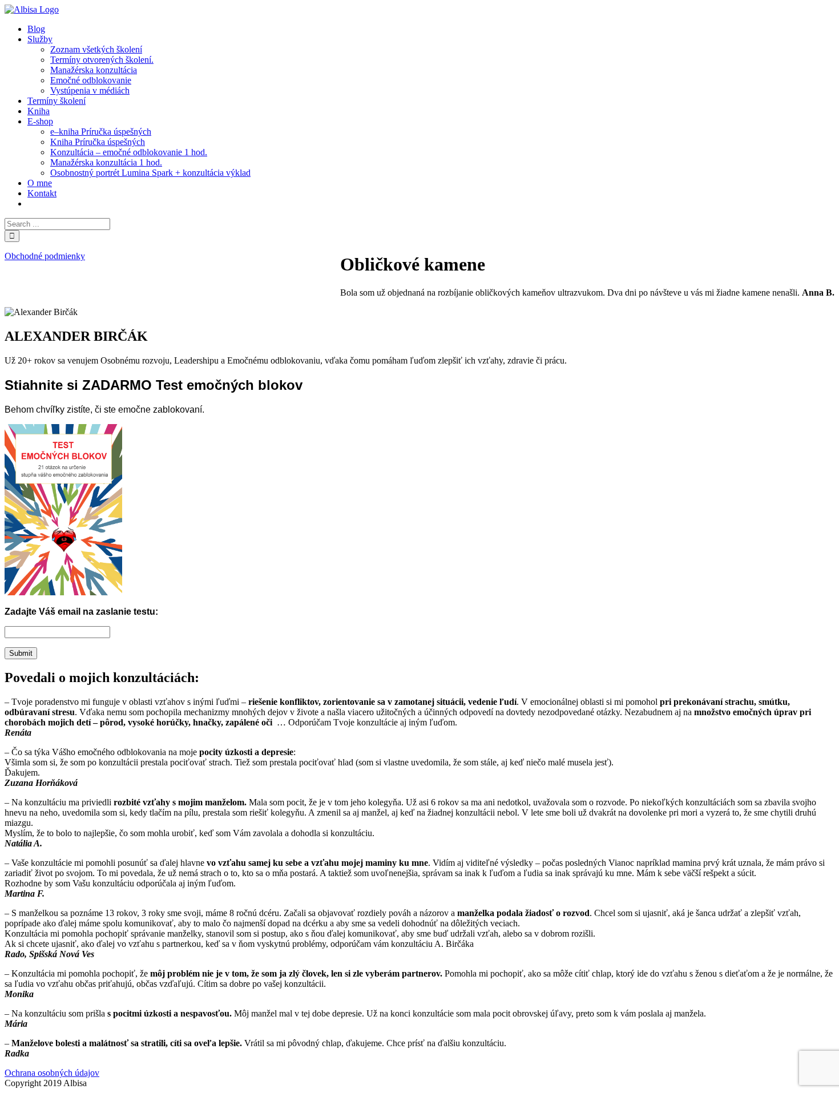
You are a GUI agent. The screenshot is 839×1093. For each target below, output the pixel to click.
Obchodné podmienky (45, 256)
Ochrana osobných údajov (52, 1073)
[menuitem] (36, 29)
